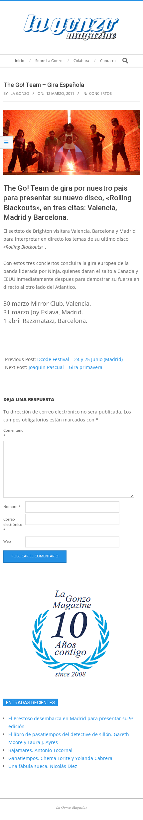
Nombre (11, 506)
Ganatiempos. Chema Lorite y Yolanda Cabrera (60, 758)
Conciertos (100, 93)
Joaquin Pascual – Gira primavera (65, 367)
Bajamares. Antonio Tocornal (40, 750)
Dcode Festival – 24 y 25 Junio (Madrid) (80, 359)
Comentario (13, 433)
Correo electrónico (12, 524)
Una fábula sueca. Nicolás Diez (42, 766)
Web (7, 541)
